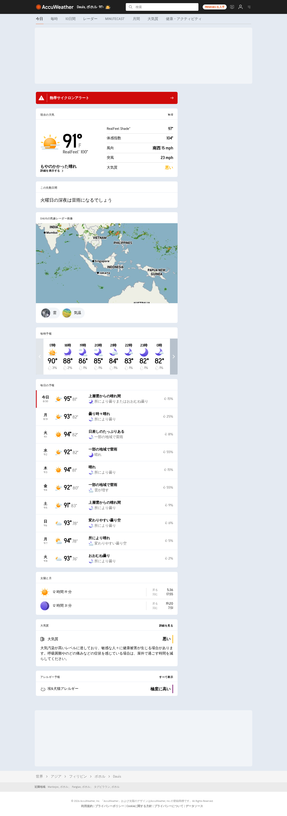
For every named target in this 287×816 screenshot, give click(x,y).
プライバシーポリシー (110, 806)
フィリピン (78, 776)
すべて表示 (166, 677)
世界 (39, 776)
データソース (194, 806)
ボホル (100, 776)
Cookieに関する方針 (139, 806)
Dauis (117, 776)
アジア (56, 776)
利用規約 (87, 806)
